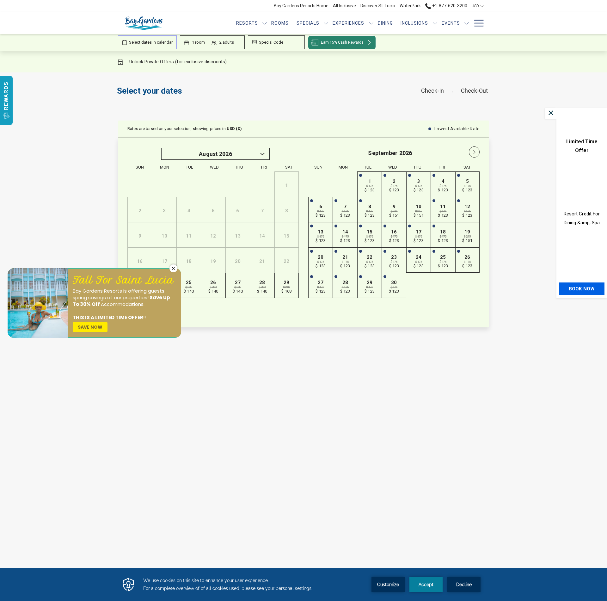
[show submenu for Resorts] (264, 23)
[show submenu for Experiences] (371, 23)
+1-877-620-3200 (449, 5)
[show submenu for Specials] (326, 23)
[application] (303, 584)
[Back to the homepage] (143, 23)
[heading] (240, 93)
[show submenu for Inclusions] (435, 23)
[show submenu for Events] (466, 23)
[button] (6, 100)
